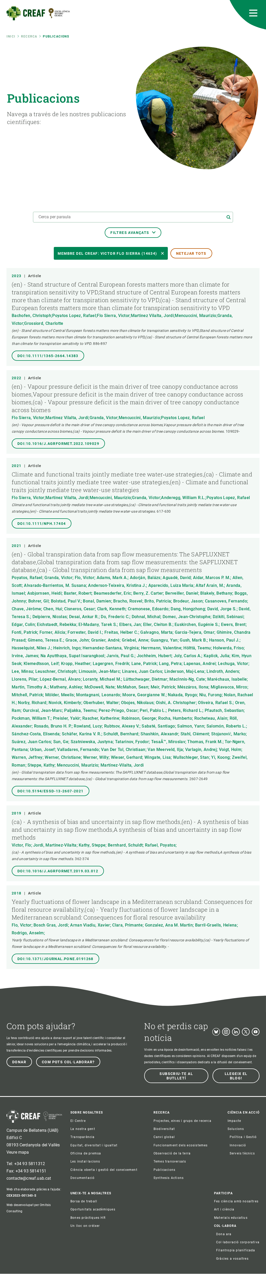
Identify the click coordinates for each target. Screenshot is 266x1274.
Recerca (29, 36)
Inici (10, 36)
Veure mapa (17, 1152)
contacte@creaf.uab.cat (28, 1178)
